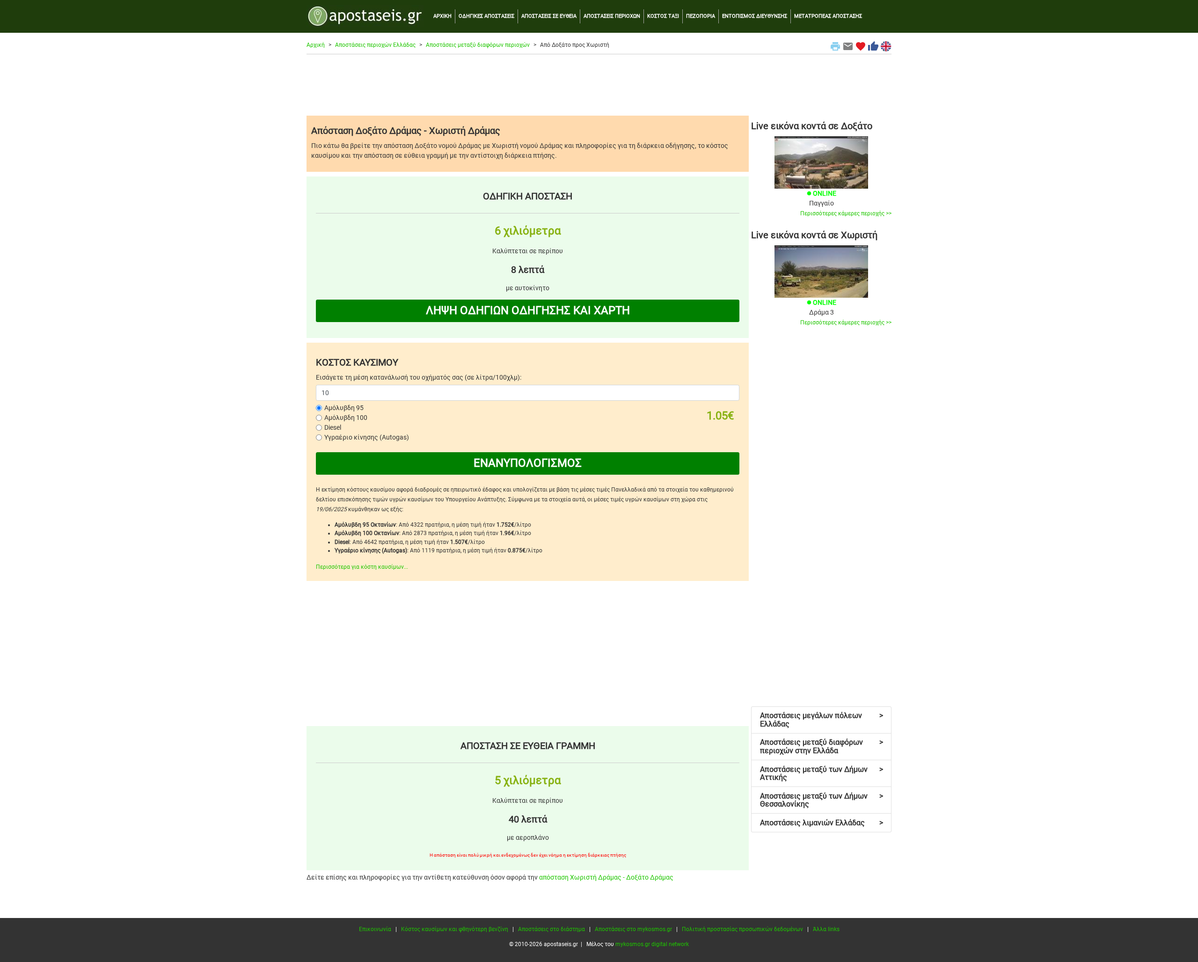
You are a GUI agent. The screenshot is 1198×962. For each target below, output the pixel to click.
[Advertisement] (599, 85)
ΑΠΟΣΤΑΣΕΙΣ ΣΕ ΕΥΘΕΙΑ (549, 16)
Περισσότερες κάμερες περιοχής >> (845, 213)
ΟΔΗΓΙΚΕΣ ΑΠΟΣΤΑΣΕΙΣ (486, 16)
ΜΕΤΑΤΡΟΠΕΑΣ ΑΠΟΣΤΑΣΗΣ (828, 16)
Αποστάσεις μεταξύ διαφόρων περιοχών (478, 45)
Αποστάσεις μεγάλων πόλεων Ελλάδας (821, 719)
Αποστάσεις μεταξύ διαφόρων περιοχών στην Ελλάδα (821, 746)
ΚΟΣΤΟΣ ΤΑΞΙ (663, 16)
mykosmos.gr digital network (652, 944)
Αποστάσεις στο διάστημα (551, 929)
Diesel (332, 427)
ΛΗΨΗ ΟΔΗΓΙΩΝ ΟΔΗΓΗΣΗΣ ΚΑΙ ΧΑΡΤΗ (528, 310)
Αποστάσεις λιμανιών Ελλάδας (821, 822)
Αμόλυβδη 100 (345, 417)
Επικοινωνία (375, 929)
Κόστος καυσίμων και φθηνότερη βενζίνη (454, 929)
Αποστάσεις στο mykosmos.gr (633, 929)
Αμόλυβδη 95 (344, 407)
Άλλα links (826, 929)
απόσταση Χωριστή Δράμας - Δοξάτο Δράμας (606, 877)
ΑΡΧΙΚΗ (442, 16)
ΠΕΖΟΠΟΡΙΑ (700, 16)
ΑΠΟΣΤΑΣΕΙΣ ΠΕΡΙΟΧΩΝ (612, 16)
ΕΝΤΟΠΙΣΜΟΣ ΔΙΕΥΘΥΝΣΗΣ (754, 16)
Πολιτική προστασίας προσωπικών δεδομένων (742, 929)
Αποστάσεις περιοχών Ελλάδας (375, 45)
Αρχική (316, 45)
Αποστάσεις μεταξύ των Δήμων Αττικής (821, 773)
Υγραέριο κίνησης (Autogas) (366, 437)
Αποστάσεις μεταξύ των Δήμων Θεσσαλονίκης (821, 800)
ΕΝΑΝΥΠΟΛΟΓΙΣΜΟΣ (528, 463)
